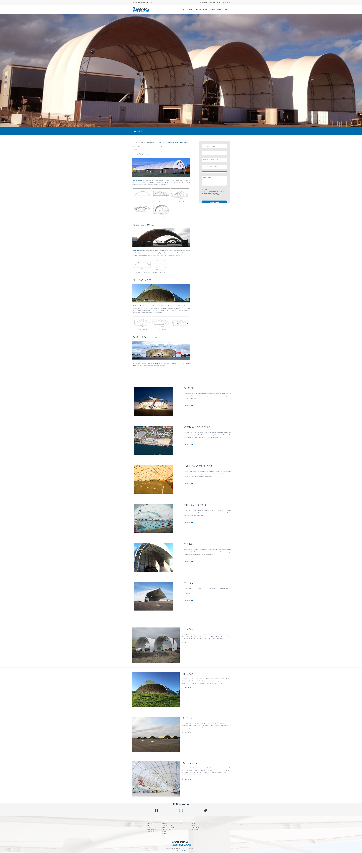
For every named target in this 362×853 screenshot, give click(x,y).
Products (189, 9)
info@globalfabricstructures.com (208, 2)
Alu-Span (187, 673)
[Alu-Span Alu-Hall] (180, 323)
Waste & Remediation (197, 426)
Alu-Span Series (141, 279)
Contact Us (210, 821)
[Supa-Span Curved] (142, 210)
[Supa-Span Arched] (142, 195)
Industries (198, 9)
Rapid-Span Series (143, 224)
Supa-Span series (137, 180)
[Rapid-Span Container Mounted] (142, 265)
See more (188, 643)
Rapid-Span (189, 718)
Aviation (189, 387)
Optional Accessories (145, 337)
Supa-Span (188, 629)
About (219, 9)
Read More (187, 405)
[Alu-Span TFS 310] (142, 323)
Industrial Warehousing (198, 465)
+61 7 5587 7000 (226, 2)
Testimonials (195, 827)
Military (188, 582)
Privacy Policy (195, 829)
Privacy (196, 848)
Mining (188, 543)
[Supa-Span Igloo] (161, 210)
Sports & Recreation (196, 504)
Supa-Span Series (142, 154)
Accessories (157, 363)
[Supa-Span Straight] (161, 195)
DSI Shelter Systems (152, 829)
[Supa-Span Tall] (180, 195)
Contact (225, 9)
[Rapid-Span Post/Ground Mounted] (161, 265)
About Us (194, 823)
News (213, 9)
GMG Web (184, 850)
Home (134, 821)
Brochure (206, 9)
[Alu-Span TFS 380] (161, 323)
